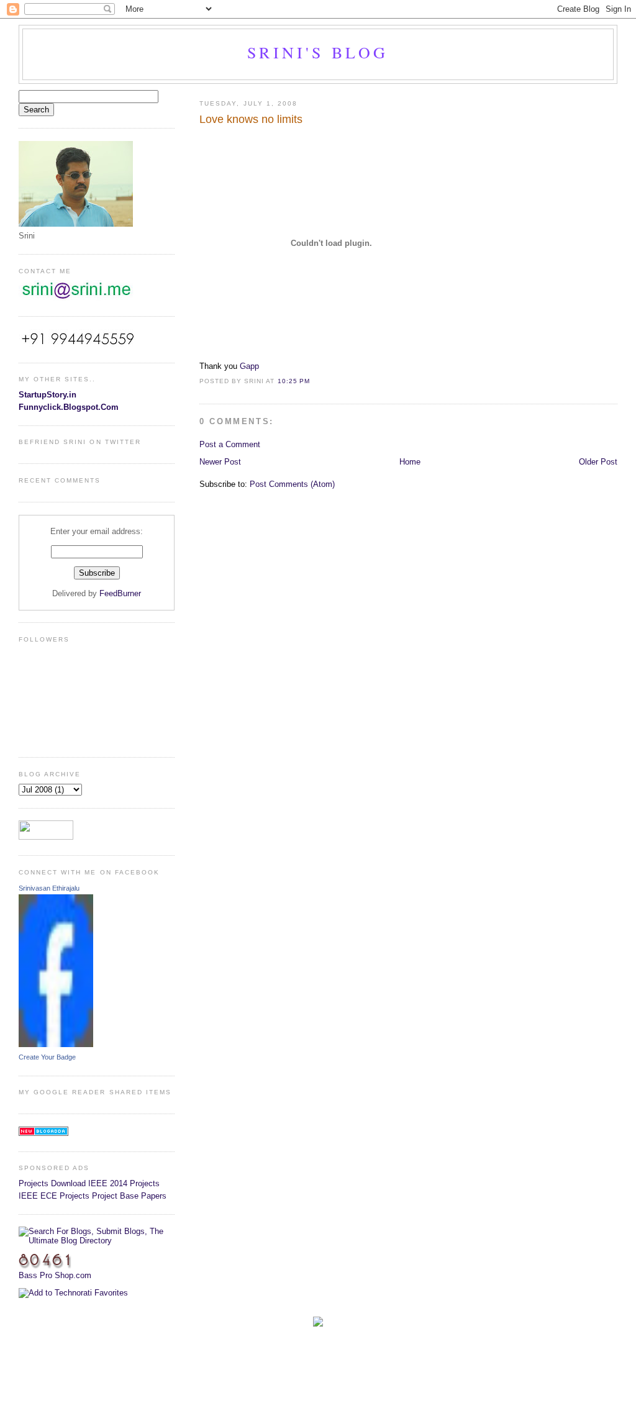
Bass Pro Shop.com (55, 1275)
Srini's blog (317, 52)
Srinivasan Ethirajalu (49, 888)
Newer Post (220, 461)
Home (409, 461)
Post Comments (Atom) (292, 484)
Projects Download (52, 1183)
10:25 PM (294, 381)
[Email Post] (313, 381)
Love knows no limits (250, 119)
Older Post (598, 461)
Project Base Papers (129, 1195)
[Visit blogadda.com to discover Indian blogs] (43, 1133)
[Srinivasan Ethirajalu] (56, 1044)
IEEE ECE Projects (54, 1195)
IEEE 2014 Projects (124, 1183)
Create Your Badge (47, 1057)
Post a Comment (229, 444)
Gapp (249, 366)
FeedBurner (120, 593)
